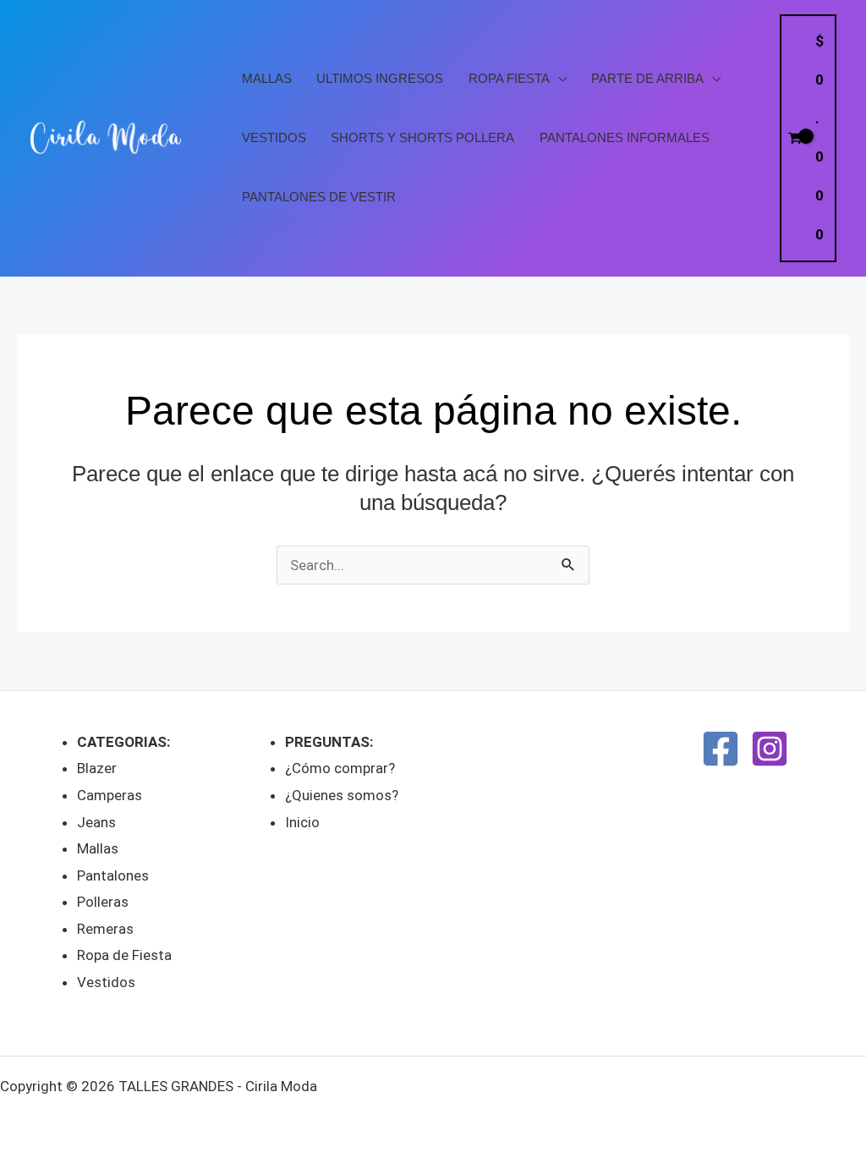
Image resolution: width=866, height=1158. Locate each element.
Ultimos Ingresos (379, 78)
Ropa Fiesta (509, 78)
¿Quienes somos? (341, 795)
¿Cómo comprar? (340, 768)
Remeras (105, 928)
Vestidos (274, 138)
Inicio (302, 822)
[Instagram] (769, 748)
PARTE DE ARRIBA (647, 78)
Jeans (96, 822)
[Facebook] (720, 748)
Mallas (267, 78)
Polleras (103, 901)
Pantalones (113, 875)
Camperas (109, 795)
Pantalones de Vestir (319, 197)
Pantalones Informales (625, 138)
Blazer (97, 768)
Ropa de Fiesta (124, 955)
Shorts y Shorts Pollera (422, 138)
